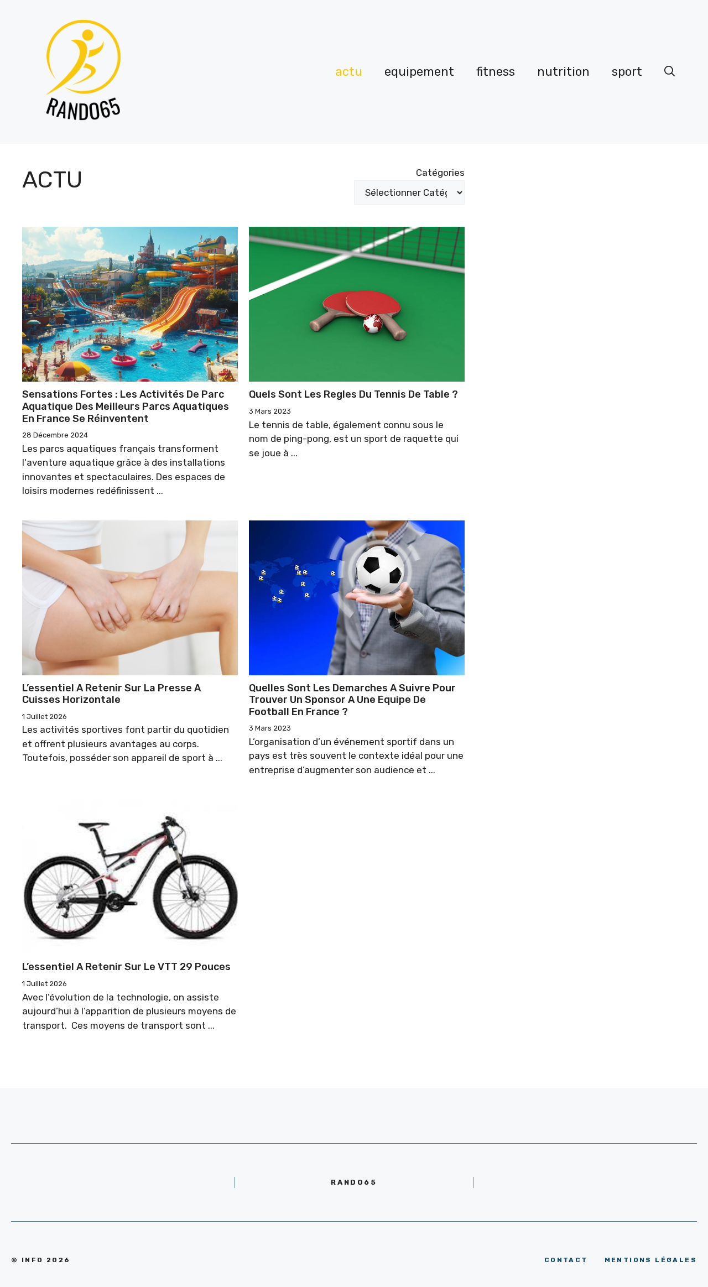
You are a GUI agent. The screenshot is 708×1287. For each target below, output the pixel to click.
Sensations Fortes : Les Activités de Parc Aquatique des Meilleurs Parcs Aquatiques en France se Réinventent (125, 406)
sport (627, 71)
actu (348, 71)
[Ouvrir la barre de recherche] (669, 71)
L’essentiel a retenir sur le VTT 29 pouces (126, 967)
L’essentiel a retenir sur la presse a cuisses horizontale (111, 694)
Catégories (440, 172)
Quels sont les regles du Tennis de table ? (353, 394)
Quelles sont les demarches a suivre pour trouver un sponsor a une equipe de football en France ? (352, 700)
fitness (495, 71)
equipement (419, 71)
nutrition (563, 71)
